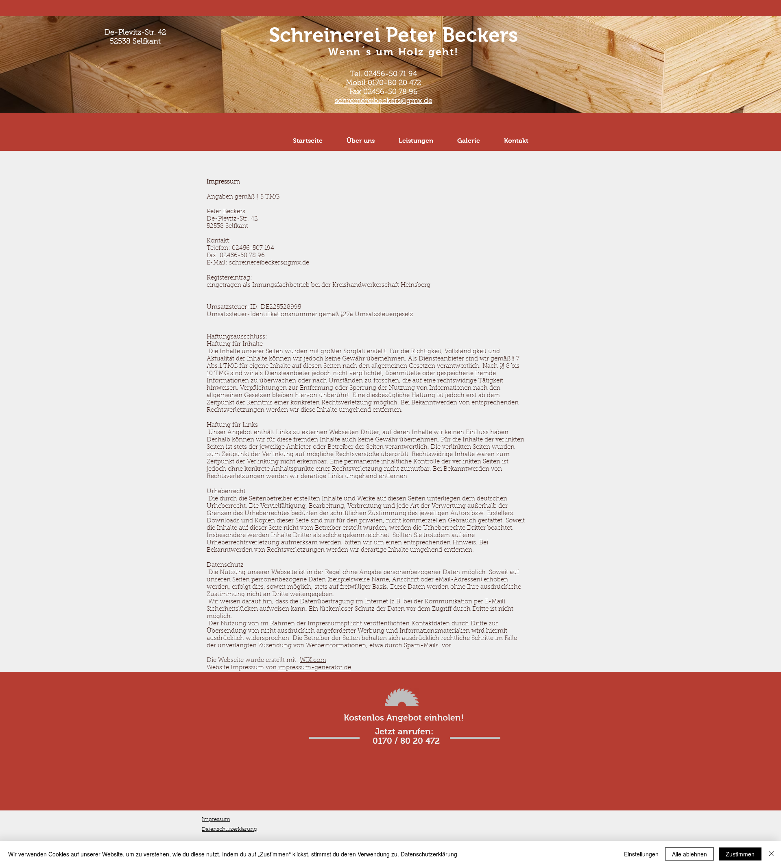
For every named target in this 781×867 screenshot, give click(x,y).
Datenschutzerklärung (429, 854)
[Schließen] (771, 853)
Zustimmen (740, 854)
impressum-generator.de (314, 668)
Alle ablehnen (689, 854)
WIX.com (313, 660)
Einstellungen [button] (641, 854)
